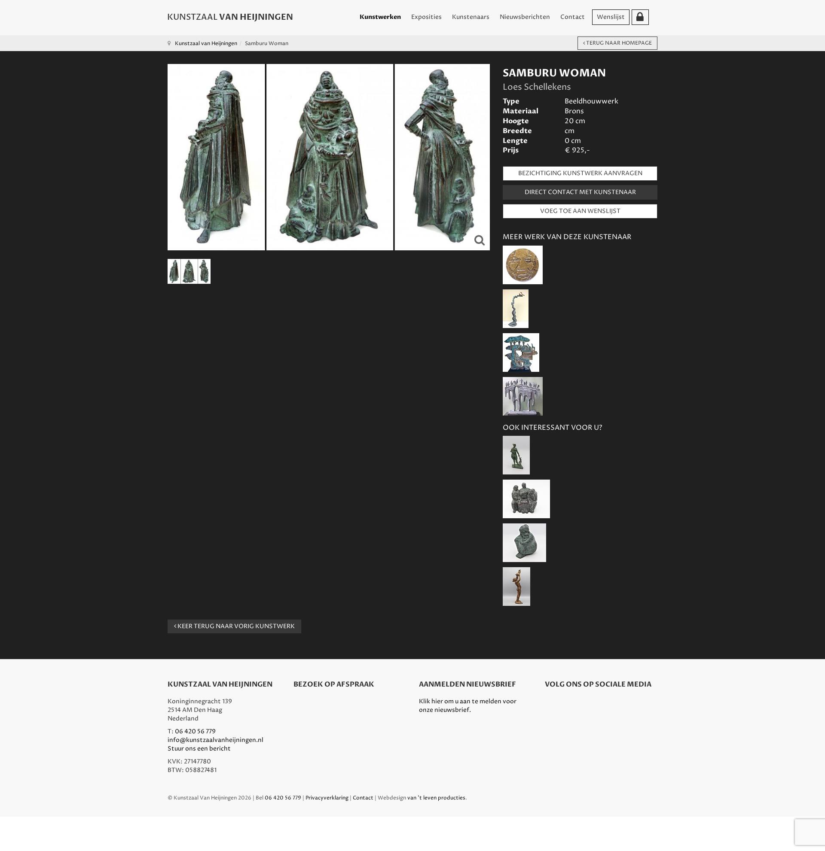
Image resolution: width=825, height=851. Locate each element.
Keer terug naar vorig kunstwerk (235, 626)
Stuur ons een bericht (199, 749)
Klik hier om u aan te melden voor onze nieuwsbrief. (467, 705)
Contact (572, 17)
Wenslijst (611, 17)
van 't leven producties (436, 798)
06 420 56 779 (195, 731)
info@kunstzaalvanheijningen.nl (215, 740)
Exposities (426, 17)
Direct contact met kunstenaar (580, 192)
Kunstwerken (380, 17)
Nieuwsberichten (525, 17)
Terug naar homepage (618, 43)
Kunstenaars (470, 17)
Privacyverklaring (327, 798)
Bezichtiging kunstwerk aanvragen (580, 173)
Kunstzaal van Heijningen (206, 43)
